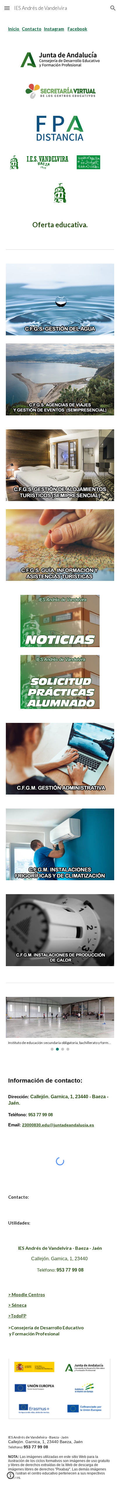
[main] (60, 29)
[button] (7, 8)
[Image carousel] (60, 1024)
